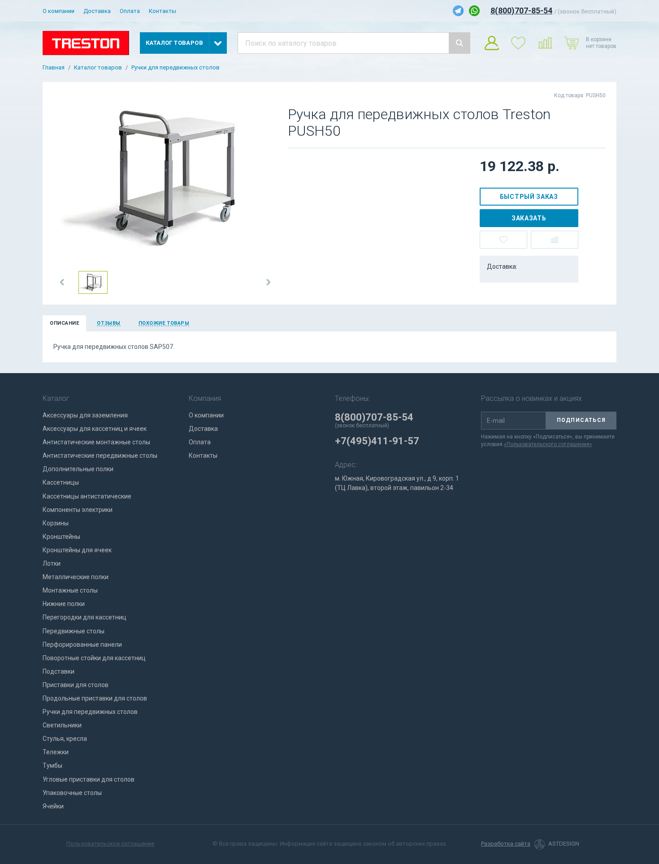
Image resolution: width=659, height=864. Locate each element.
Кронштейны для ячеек (77, 550)
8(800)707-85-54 (521, 10)
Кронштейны (61, 536)
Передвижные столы (73, 631)
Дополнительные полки (78, 469)
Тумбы (52, 765)
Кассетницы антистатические (87, 496)
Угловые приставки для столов (88, 779)
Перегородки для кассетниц (84, 617)
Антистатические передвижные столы (100, 455)
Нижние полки (64, 603)
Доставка (97, 11)
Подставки (58, 671)
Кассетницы (61, 482)
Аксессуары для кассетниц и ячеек (95, 428)
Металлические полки (75, 576)
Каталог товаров (98, 67)
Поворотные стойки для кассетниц (94, 658)
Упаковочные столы (72, 792)
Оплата (130, 11)
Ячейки (53, 806)
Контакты (162, 11)
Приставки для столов (75, 684)
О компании (58, 11)
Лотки (52, 563)
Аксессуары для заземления (85, 415)
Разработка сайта (505, 844)
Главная (54, 67)
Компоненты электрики (78, 509)
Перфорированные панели (82, 644)
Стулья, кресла (65, 738)
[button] (62, 282)
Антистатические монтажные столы (96, 442)
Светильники (62, 725)
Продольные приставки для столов (95, 698)
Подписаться (581, 420)
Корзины (56, 523)
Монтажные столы (70, 590)
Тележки (56, 752)
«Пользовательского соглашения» (548, 444)
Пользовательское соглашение (110, 843)
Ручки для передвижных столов (175, 67)
